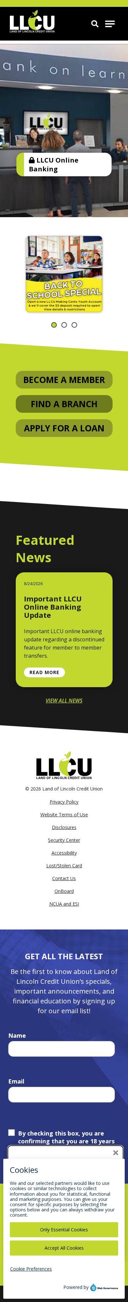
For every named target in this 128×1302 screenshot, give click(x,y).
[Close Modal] (116, 1153)
